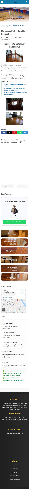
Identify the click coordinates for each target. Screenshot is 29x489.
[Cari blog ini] (27, 2)
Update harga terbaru (14, 479)
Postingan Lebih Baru (7, 186)
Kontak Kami (14, 465)
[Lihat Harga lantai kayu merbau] (14, 250)
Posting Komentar (5, 39)
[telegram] (25, 132)
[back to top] (25, 485)
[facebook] (4, 132)
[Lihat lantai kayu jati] (14, 242)
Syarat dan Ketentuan (14, 475)
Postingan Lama (22, 186)
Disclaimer (14, 472)
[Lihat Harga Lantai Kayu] (14, 233)
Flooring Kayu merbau (14, 77)
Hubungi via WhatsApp (14, 222)
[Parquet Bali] (14, 2)
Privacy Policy (14, 468)
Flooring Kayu (9, 69)
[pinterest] (14, 132)
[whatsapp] (19, 132)
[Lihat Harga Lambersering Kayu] (14, 259)
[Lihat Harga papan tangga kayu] (14, 277)
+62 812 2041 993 (18, 433)
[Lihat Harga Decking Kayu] (14, 268)
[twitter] (9, 132)
